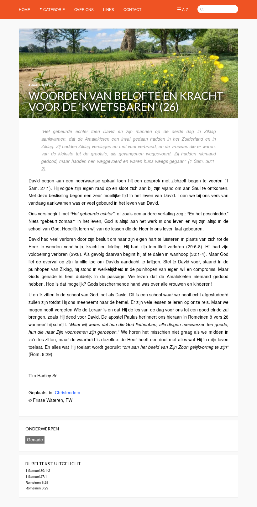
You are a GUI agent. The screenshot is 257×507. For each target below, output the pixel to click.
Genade (35, 439)
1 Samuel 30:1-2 (37, 470)
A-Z (185, 9)
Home (24, 9)
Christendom (67, 392)
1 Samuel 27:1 (36, 476)
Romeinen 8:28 (36, 482)
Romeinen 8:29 (36, 487)
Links (108, 9)
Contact (132, 9)
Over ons (84, 9)
